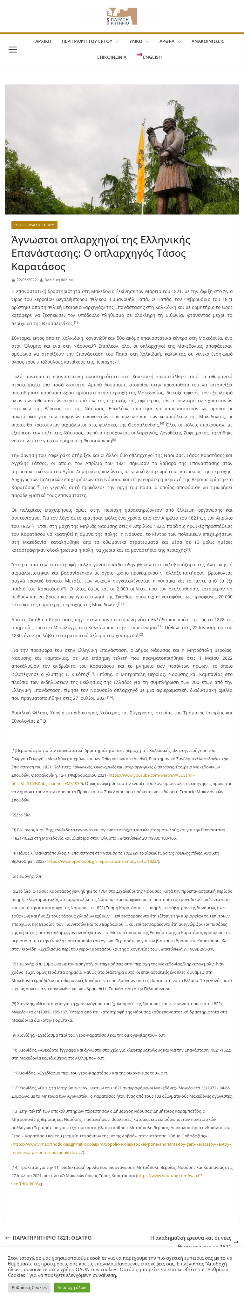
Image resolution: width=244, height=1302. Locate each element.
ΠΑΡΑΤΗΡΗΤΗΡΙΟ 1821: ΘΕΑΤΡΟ (52, 1237)
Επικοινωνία (111, 57)
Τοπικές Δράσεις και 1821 (34, 225)
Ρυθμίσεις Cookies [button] (29, 1287)
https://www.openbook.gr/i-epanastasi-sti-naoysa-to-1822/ (102, 861)
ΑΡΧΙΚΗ (43, 41)
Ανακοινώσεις (208, 41)
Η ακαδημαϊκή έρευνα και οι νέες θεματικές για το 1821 (190, 1242)
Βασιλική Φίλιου (58, 280)
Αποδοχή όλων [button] (72, 1287)
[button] (115, 41)
